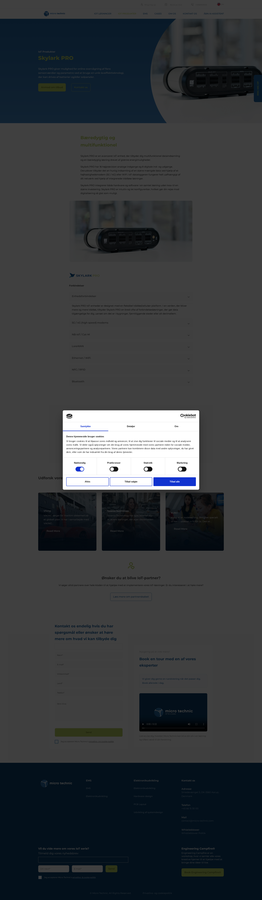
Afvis (87, 481)
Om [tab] (176, 426)
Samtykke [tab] (85, 426)
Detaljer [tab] (131, 426)
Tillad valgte (131, 481)
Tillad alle (175, 481)
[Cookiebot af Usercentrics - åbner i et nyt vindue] (182, 416)
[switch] (114, 469)
